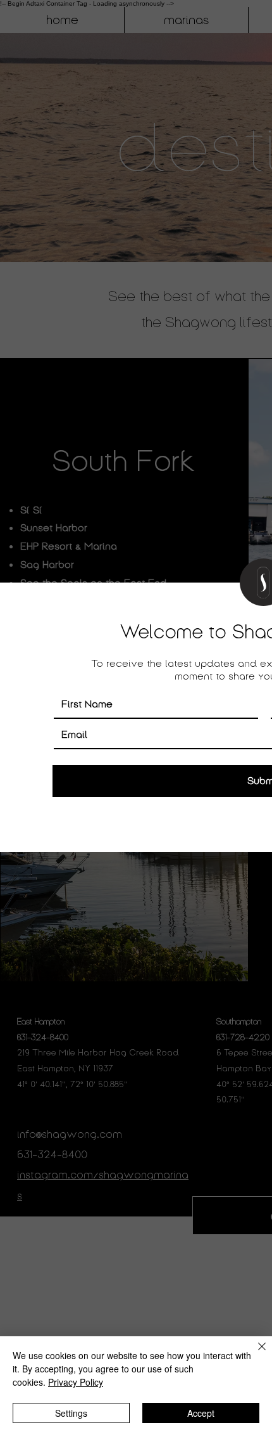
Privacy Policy (75, 1382)
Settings (71, 1413)
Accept (200, 1413)
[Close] (254, 1354)
